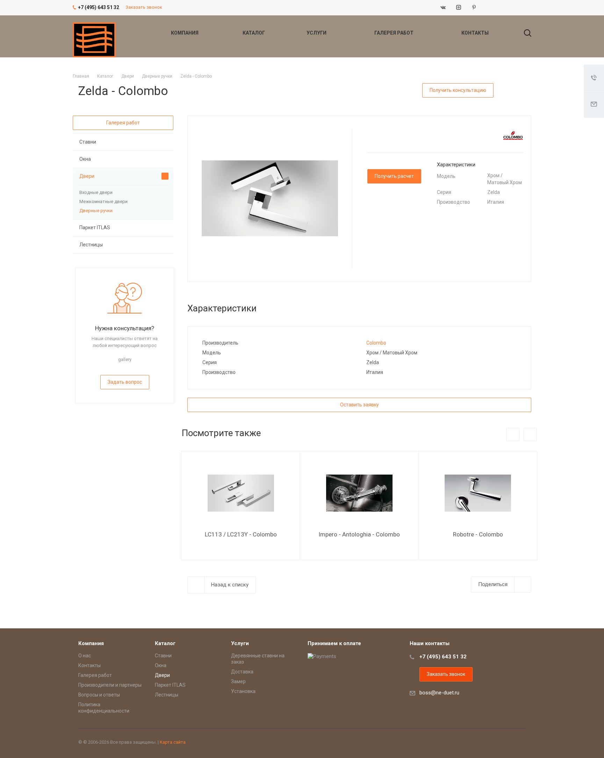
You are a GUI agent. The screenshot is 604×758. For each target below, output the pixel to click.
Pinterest (474, 7)
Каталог (254, 33)
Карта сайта (173, 742)
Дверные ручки (96, 210)
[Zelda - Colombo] (270, 198)
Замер (238, 681)
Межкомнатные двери (103, 201)
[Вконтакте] (443, 7)
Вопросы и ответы (99, 695)
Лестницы (91, 244)
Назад (512, 434)
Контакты (475, 33)
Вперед (530, 434)
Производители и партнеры (110, 685)
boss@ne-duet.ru (439, 693)
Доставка (242, 671)
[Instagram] (458, 7)
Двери (86, 176)
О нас (84, 655)
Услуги (317, 33)
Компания (185, 33)
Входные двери (96, 192)
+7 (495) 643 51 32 (443, 657)
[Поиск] (524, 33)
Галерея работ (394, 33)
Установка (243, 691)
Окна (85, 159)
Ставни (87, 142)
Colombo (376, 343)
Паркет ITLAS (94, 227)
